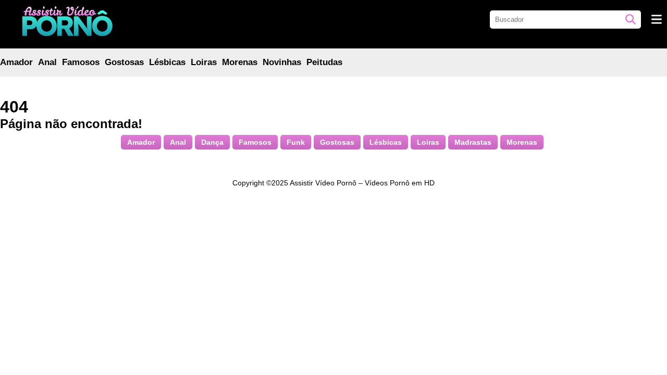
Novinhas (282, 62)
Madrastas (472, 142)
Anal (47, 62)
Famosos (81, 62)
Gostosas (124, 62)
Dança (212, 142)
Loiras (204, 62)
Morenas (239, 62)
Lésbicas (167, 62)
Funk (296, 142)
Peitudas (324, 62)
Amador (16, 62)
